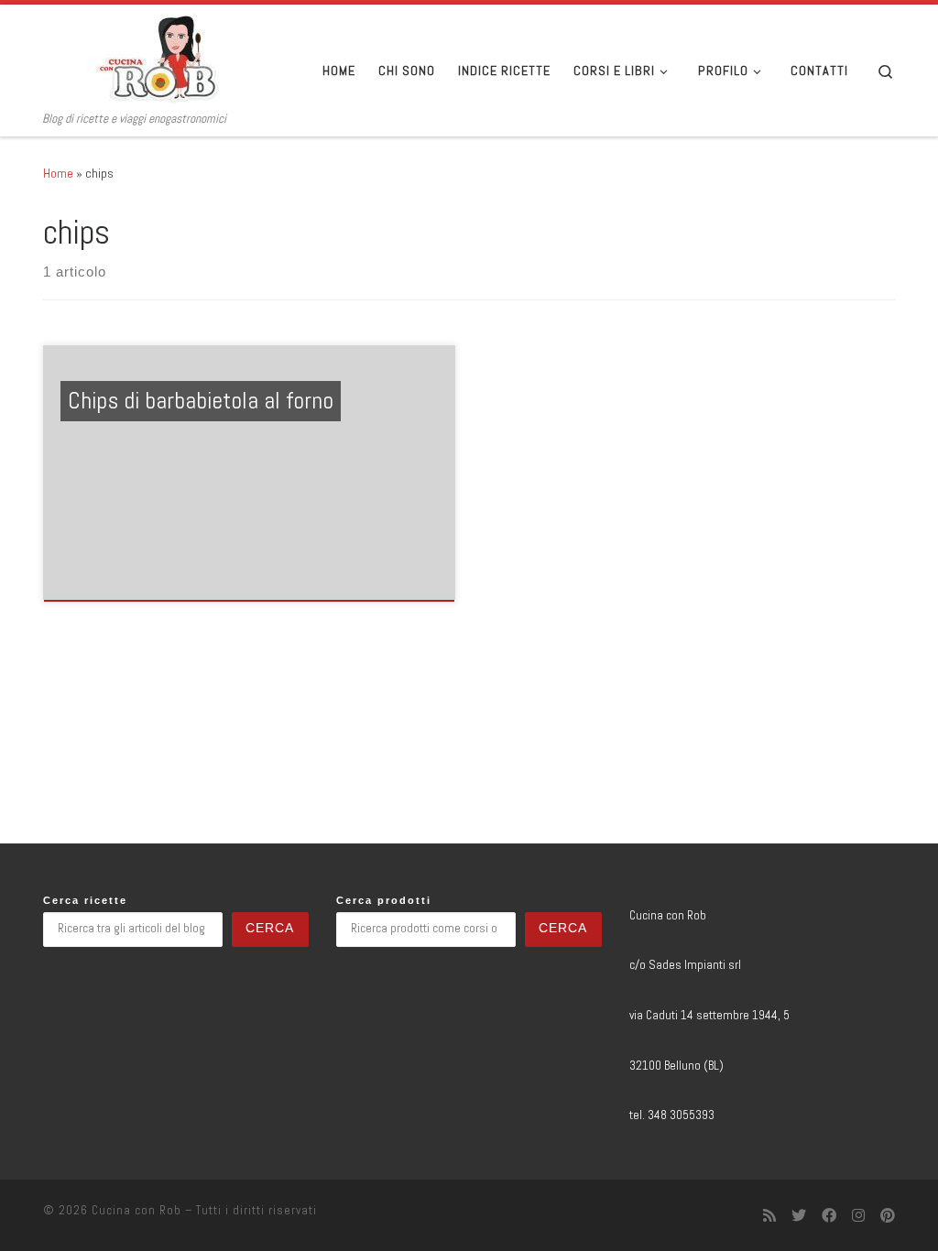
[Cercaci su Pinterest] (887, 1215)
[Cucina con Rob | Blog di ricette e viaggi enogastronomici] (157, 58)
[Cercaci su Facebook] (829, 1215)
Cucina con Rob (136, 1210)
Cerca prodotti (383, 900)
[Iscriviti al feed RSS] (769, 1215)
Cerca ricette (85, 900)
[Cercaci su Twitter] (798, 1215)
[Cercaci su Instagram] (858, 1215)
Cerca (269, 928)
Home (58, 173)
